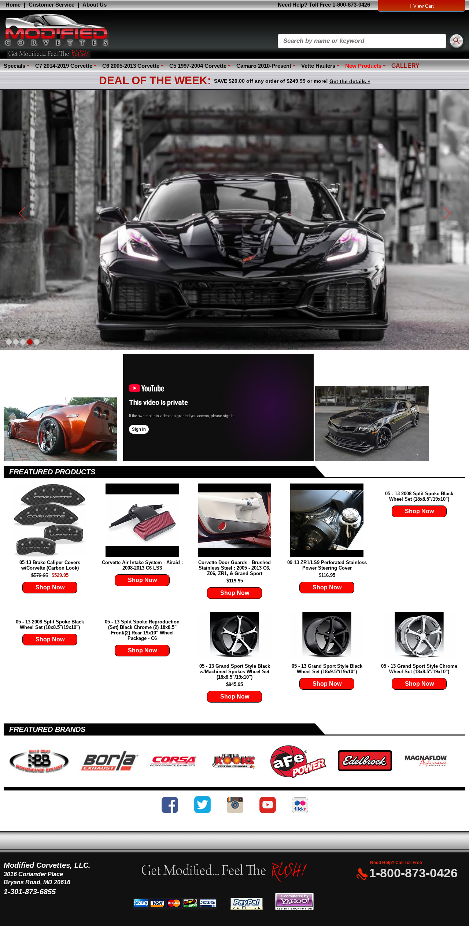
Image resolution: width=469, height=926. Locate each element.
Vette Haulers (318, 66)
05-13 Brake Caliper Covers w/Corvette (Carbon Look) (49, 565)
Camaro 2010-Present (263, 66)
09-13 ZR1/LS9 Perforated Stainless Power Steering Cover (327, 565)
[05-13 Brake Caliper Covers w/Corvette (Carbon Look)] (50, 521)
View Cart (423, 6)
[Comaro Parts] (372, 459)
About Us (94, 4)
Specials (14, 66)
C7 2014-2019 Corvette (63, 66)
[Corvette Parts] (63, 459)
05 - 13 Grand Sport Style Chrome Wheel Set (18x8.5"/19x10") (419, 668)
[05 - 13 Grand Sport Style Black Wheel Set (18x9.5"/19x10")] (327, 637)
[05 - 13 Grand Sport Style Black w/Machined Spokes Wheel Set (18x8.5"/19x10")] (234, 637)
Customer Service (51, 4)
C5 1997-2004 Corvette (197, 66)
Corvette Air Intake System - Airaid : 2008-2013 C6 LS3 (142, 565)
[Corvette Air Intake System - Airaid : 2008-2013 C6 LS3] (142, 521)
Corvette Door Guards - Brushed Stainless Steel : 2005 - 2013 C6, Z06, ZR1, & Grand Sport (234, 568)
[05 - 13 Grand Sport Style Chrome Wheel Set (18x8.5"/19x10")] (419, 637)
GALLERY (405, 66)
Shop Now (50, 587)
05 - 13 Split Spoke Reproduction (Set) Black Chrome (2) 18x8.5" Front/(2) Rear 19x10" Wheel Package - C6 (142, 630)
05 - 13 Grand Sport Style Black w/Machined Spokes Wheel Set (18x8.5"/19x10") (234, 671)
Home (13, 4)
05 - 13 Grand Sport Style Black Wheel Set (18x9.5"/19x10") (327, 668)
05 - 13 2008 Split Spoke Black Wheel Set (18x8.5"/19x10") (419, 496)
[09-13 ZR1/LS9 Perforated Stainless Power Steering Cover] (327, 521)
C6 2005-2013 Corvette (130, 66)
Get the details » (349, 81)
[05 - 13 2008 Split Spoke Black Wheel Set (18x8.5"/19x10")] (419, 486)
